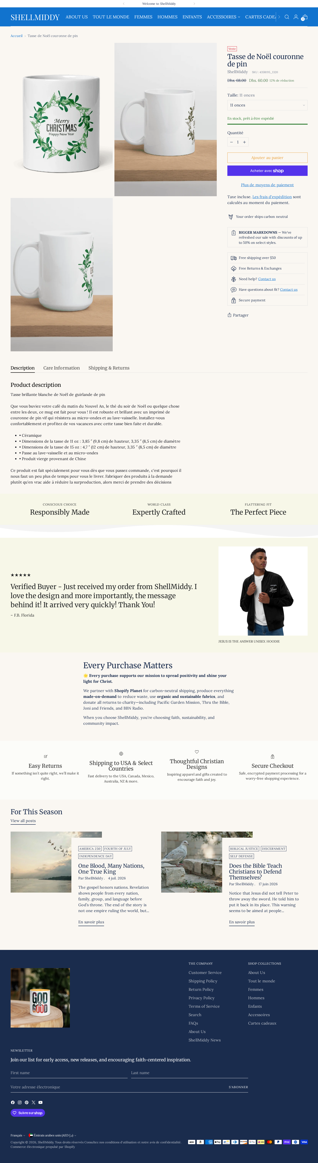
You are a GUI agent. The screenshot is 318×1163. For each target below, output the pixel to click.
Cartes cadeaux (262, 1023)
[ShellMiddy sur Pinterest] (27, 1103)
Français (16, 1135)
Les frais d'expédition (272, 196)
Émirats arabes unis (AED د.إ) (53, 1135)
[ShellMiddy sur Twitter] (34, 1103)
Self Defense (241, 856)
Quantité (235, 132)
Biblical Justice (244, 849)
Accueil (17, 36)
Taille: (241, 95)
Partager (241, 315)
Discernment (273, 849)
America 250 (89, 849)
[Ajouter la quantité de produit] (244, 142)
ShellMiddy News (204, 1040)
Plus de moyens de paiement (267, 185)
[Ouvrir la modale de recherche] (287, 17)
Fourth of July (117, 849)
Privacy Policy (202, 997)
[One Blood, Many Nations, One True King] (56, 880)
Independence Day (95, 856)
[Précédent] (123, 3)
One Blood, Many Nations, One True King (111, 869)
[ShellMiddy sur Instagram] (20, 1103)
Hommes (256, 997)
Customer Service (205, 972)
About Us (197, 1031)
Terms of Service (204, 1006)
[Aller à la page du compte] (296, 17)
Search (195, 1014)
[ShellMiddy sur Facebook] (13, 1103)
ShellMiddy (237, 71)
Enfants (255, 1006)
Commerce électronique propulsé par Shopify (43, 1147)
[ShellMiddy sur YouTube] (40, 1103)
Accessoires (259, 1014)
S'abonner (238, 1087)
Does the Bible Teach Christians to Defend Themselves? (255, 872)
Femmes (255, 989)
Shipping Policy (203, 980)
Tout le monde (261, 980)
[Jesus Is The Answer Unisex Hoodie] (263, 591)
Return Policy (201, 989)
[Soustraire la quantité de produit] (231, 142)
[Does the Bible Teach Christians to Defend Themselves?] (207, 880)
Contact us (267, 279)
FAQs (193, 1023)
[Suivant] (194, 3)
